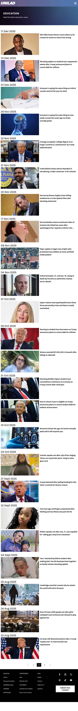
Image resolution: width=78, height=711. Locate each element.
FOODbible (22, 685)
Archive (39, 681)
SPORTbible (7, 692)
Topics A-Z (40, 685)
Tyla (20, 677)
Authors (39, 689)
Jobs (39, 673)
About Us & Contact (25, 692)
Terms (5, 677)
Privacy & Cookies (9, 681)
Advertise (6, 673)
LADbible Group (8, 685)
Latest (39, 677)
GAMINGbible (23, 673)
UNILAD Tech (23, 681)
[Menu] (75, 3)
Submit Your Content (65, 689)
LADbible (6, 689)
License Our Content (25, 689)
